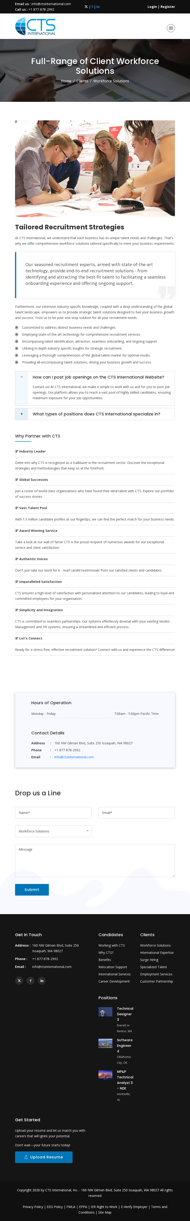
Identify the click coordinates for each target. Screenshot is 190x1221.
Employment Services (156, 974)
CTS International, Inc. (61, 1190)
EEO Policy (55, 1207)
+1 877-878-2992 (41, 9)
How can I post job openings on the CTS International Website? (98, 377)
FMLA (70, 1207)
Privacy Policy (33, 1207)
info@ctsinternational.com (51, 4)
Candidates (110, 935)
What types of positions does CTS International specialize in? (96, 414)
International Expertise (157, 952)
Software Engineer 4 (125, 1046)
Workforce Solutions (155, 945)
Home (66, 81)
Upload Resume (45, 1157)
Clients (82, 81)
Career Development (114, 981)
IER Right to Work (104, 1207)
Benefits (104, 960)
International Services (114, 974)
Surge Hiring (149, 960)
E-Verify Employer (134, 1207)
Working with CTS (111, 945)
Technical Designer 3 (125, 1014)
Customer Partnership (156, 981)
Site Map (104, 1212)
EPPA (83, 1207)
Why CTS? (105, 952)
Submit (32, 889)
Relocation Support (112, 967)
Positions (107, 998)
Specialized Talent (153, 967)
